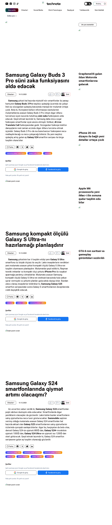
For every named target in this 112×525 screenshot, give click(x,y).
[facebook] (17, 147)
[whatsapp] (27, 147)
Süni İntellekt (99, 10)
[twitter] (22, 147)
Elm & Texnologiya (55, 10)
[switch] (88, 3)
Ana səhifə (12, 10)
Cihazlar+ (24, 10)
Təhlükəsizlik (84, 10)
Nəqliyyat (70, 10)
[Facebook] (11, 4)
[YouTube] (6, 4)
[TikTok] (17, 4)
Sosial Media (38, 10)
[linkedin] (32, 147)
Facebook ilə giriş (54, 169)
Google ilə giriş (22, 169)
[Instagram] (14, 4)
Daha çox (11, 16)
